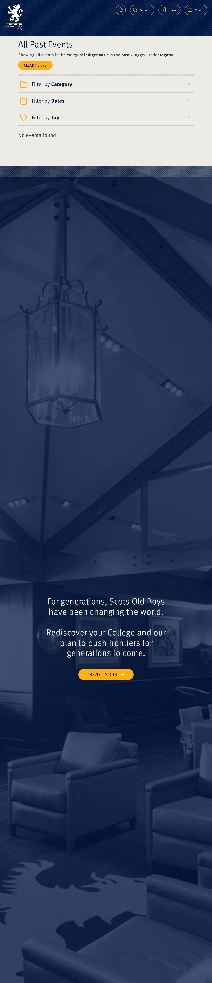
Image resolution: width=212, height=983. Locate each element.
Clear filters (35, 65)
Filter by (52, 84)
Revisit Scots (103, 674)
